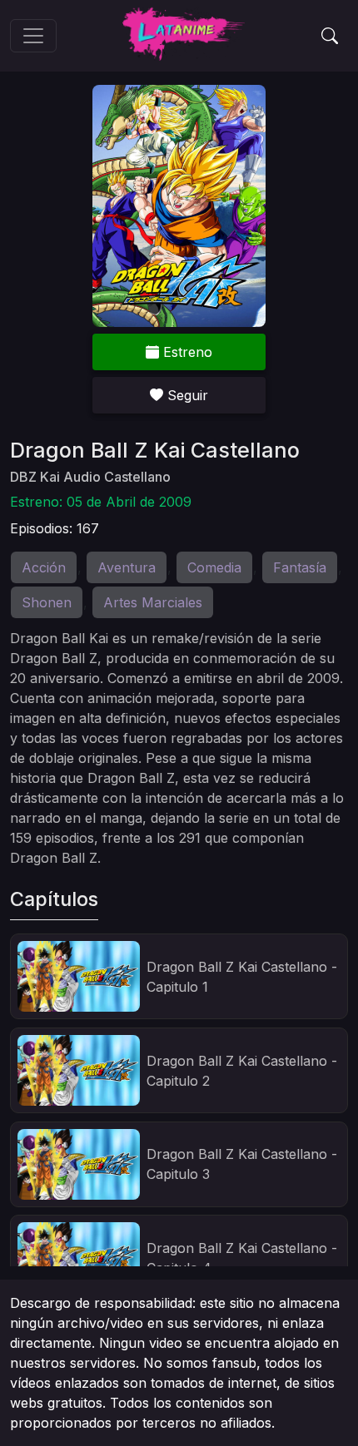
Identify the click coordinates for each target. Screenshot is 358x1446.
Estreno (185, 352)
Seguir (185, 395)
